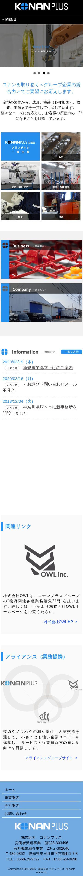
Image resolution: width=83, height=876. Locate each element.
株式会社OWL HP (58, 622)
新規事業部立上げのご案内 (48, 367)
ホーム (10, 790)
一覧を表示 (72, 351)
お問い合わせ (16, 814)
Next (77, 45)
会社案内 (12, 806)
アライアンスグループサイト (49, 758)
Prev (6, 45)
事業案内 (12, 797)
